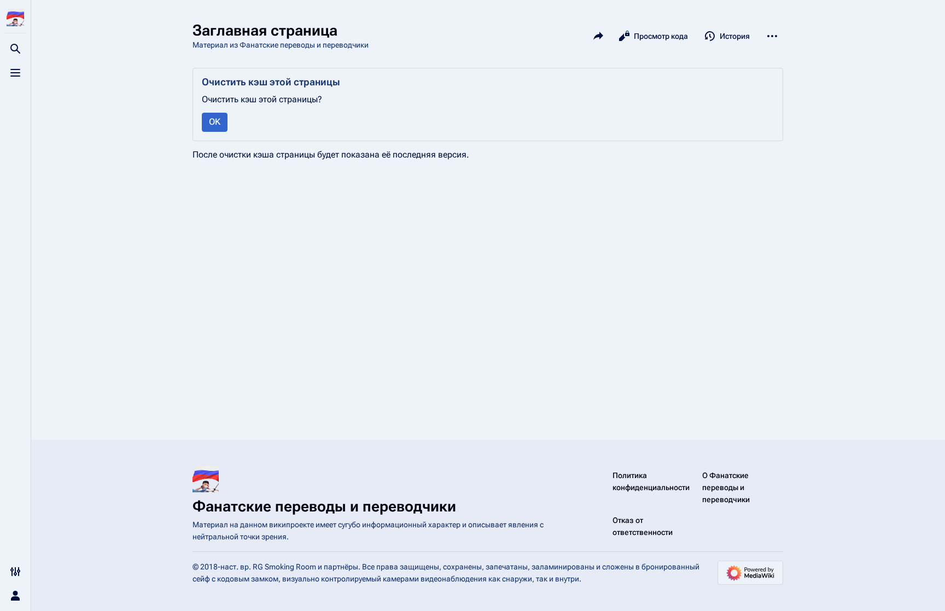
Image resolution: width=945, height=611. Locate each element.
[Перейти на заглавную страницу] (15, 17)
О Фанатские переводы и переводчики (726, 487)
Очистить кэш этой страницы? (262, 99)
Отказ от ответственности (642, 526)
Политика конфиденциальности (651, 481)
